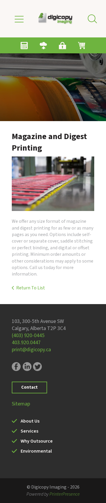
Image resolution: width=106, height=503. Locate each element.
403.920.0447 (26, 342)
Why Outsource (37, 441)
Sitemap (21, 404)
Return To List (30, 288)
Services (29, 431)
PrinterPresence (64, 494)
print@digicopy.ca (31, 349)
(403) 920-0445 (28, 335)
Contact (29, 387)
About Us (30, 421)
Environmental (36, 451)
